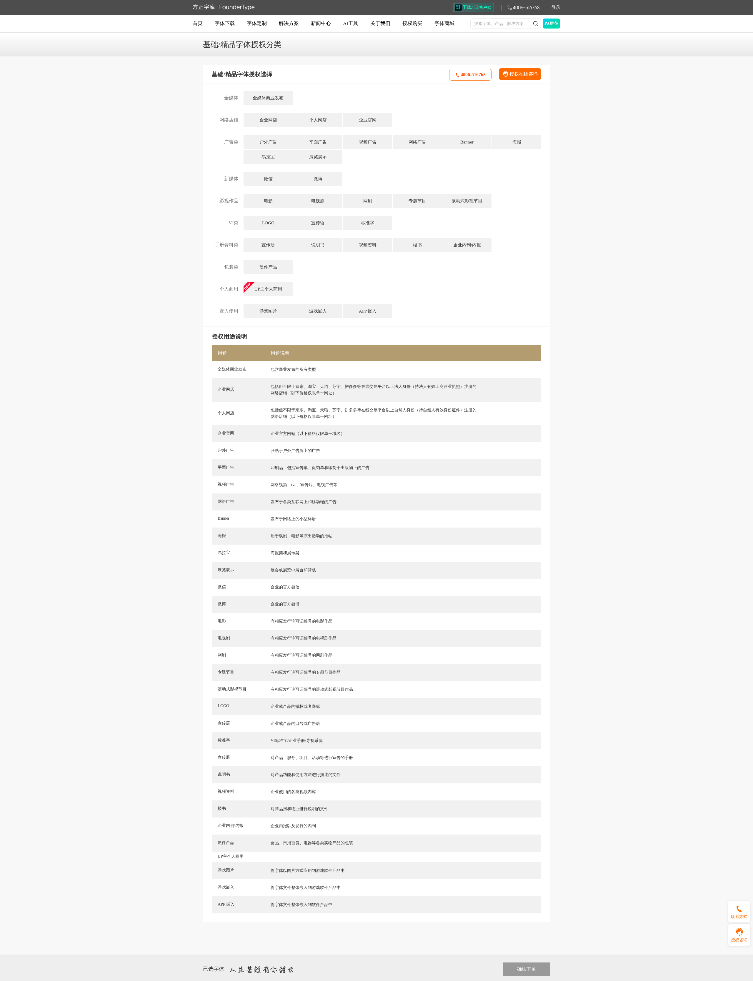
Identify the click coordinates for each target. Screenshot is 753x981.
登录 (556, 7)
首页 (198, 23)
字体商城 (444, 23)
